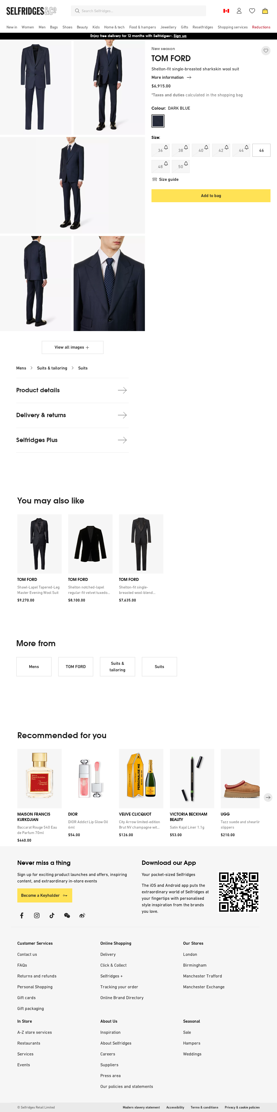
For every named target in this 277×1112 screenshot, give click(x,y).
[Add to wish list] (266, 50)
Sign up (180, 36)
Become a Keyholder (40, 895)
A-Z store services (34, 1032)
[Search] (77, 10)
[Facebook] (21, 918)
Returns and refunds (37, 975)
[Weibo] (82, 918)
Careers (107, 1053)
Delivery (108, 954)
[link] (38, 589)
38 (180, 150)
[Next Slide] (268, 797)
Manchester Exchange (204, 986)
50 (180, 166)
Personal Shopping (34, 986)
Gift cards (26, 997)
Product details (38, 390)
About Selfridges (115, 1043)
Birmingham (195, 965)
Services (25, 1053)
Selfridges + (111, 975)
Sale (187, 1032)
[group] (90, 560)
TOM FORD (171, 58)
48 (160, 166)
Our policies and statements (126, 1086)
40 (201, 150)
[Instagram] (36, 918)
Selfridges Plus (37, 440)
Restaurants (28, 1043)
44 (241, 150)
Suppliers (109, 1064)
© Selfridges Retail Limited (36, 1107)
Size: (155, 137)
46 (261, 150)
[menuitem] (11, 27)
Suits (83, 368)
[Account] (239, 10)
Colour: (170, 108)
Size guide (169, 179)
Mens (21, 368)
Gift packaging (30, 1008)
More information (167, 77)
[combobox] (143, 11)
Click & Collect (113, 965)
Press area (110, 1075)
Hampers (191, 1043)
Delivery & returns (41, 415)
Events (23, 1064)
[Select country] (226, 10)
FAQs (22, 965)
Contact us (27, 954)
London (190, 954)
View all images (69, 347)
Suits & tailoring (52, 368)
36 (160, 150)
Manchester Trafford (202, 975)
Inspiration (110, 1032)
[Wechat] (67, 918)
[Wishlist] (252, 10)
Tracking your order (119, 986)
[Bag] (265, 10)
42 (221, 150)
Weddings (192, 1053)
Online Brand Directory (122, 997)
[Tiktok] (52, 918)
